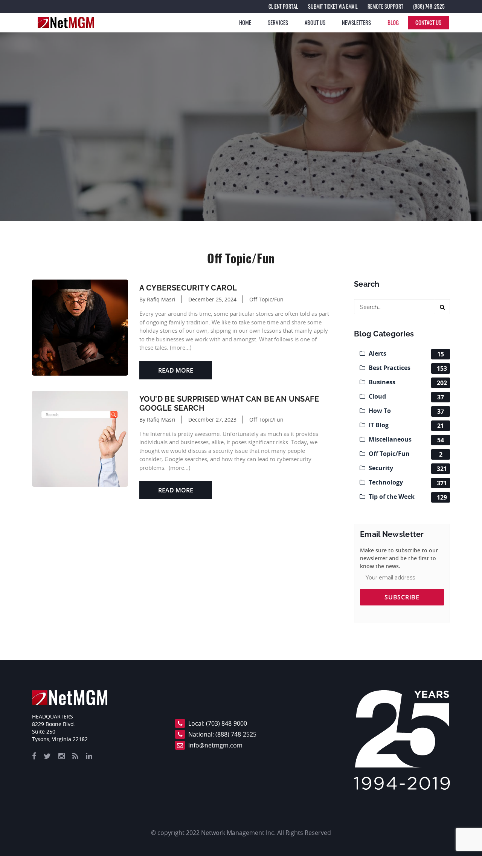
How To (405, 411)
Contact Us (428, 22)
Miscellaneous (405, 439)
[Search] (442, 306)
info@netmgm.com (215, 745)
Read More (175, 370)
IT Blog (405, 425)
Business (407, 382)
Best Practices (407, 368)
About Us (315, 22)
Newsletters (356, 22)
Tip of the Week (407, 496)
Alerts (405, 353)
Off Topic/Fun (266, 299)
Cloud (405, 396)
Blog (393, 22)
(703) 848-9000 (226, 723)
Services (278, 22)
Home (245, 22)
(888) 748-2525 (235, 734)
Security (407, 468)
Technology (407, 482)
